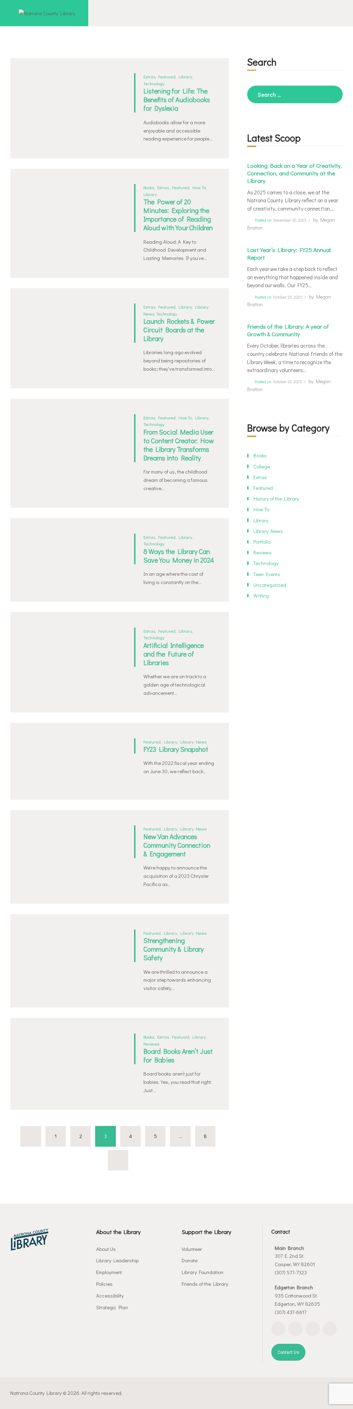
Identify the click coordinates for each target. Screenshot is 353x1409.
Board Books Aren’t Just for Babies (178, 1055)
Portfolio (262, 541)
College (261, 466)
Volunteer (192, 1248)
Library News (193, 742)
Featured (166, 76)
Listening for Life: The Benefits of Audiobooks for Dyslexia (176, 100)
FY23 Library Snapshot (175, 749)
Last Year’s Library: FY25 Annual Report (289, 253)
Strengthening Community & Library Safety (173, 949)
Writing (261, 595)
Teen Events (266, 574)
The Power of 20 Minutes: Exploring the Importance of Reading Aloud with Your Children (178, 214)
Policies (104, 1283)
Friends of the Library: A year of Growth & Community (288, 330)
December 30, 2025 (289, 220)
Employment (109, 1272)
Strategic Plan (112, 1307)
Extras (149, 76)
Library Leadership (117, 1260)
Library (185, 76)
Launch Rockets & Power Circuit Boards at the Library (179, 330)
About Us (106, 1248)
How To (199, 187)
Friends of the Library (205, 1283)
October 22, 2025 (287, 381)
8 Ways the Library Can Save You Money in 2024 (178, 555)
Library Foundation (202, 1272)
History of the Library (276, 498)
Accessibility (110, 1295)
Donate (190, 1260)
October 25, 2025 (287, 297)
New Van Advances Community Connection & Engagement (176, 845)
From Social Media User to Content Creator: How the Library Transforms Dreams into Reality (178, 445)
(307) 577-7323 (291, 1272)
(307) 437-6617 (290, 1312)
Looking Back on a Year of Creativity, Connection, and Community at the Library (294, 173)
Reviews (151, 1044)
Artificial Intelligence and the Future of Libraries (173, 654)
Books (148, 187)
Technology (153, 83)
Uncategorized (269, 584)
